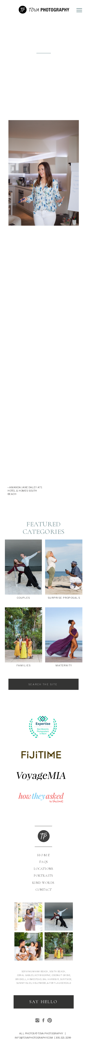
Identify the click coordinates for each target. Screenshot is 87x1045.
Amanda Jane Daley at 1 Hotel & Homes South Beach (25, 491)
